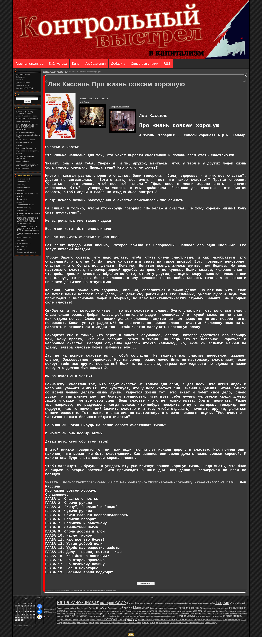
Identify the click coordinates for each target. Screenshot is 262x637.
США (105, 613)
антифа (121, 620)
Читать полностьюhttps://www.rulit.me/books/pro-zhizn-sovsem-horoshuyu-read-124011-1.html (140, 482)
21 (34, 614)
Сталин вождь (110, 611)
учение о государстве (139, 611)
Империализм (22, 208)
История (20, 199)
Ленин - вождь (63, 608)
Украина (228, 611)
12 (28, 611)
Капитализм (21, 182)
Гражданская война (82, 613)
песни (170, 613)
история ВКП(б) (234, 619)
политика (150, 603)
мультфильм (200, 616)
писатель (121, 611)
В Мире (19, 249)
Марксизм (141, 607)
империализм (144, 619)
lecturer (66, 590)
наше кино (69, 602)
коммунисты (129, 613)
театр (137, 613)
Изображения (95, 63)
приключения (84, 619)
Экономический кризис (25, 252)
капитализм (181, 619)
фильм (130, 603)
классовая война (115, 613)
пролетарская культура (97, 590)
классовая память (95, 611)
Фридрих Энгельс (186, 616)
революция (82, 622)
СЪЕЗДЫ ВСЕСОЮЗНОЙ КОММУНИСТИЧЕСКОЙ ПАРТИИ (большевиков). (27, 228)
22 (16, 617)
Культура (20, 210)
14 (34, 611)
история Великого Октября (75, 616)
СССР (104, 607)
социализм (162, 608)
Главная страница (29, 63)
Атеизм (19, 202)
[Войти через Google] (39, 616)
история (111, 619)
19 (28, 614)
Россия (190, 620)
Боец (128, 611)
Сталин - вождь (211, 623)
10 (22, 611)
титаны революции (148, 613)
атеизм (112, 608)
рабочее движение (97, 619)
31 (66, 72)
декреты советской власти (121, 623)
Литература (139, 603)
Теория (19, 190)
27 (31, 617)
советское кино (111, 590)
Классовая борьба (24, 205)
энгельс (95, 613)
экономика (207, 608)
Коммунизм (21, 179)
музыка (182, 611)
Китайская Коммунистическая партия (189, 623)
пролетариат (194, 613)
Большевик (159, 603)
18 (25, 614)
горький (69, 613)
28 (34, 617)
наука (100, 613)
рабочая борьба (116, 616)
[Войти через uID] (39, 606)
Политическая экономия (26, 193)
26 (28, 617)
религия (118, 608)
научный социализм (71, 619)
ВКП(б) (225, 619)
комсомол (185, 613)
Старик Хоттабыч (120, 107)
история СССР (113, 603)
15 (16, 614)
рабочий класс (170, 616)
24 (22, 617)
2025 (53, 72)
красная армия (71, 611)
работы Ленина (76, 608)
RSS (166, 63)
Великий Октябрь (206, 613)
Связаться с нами (144, 63)
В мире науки (22, 187)
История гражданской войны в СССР (208, 619)
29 (16, 620)
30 (19, 620)
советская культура (220, 608)
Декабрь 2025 (25, 603)
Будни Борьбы (22, 243)
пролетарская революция (155, 616)
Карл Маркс (198, 611)
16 (19, 614)
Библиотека (58, 63)
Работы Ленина (22, 238)
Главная (46, 72)
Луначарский (162, 613)
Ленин (127, 607)
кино (231, 608)
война (185, 603)
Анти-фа (20, 196)
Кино (75, 63)
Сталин (94, 607)
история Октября (222, 613)
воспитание (241, 611)
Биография (210, 611)
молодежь (176, 613)
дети (87, 590)
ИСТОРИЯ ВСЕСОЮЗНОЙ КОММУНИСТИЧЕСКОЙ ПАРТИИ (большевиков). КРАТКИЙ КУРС (27, 220)
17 (22, 614)
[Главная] (131, 58)
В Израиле (21, 246)
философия (220, 611)
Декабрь (60, 72)
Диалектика (81, 611)
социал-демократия (95, 616)
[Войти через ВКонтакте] (39, 611)
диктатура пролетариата (100, 622)
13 (31, 611)
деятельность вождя (131, 616)
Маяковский (163, 623)
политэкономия (69, 623)
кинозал (76, 590)
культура (83, 590)
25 (25, 617)
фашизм (153, 608)
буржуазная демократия (173, 603)
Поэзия (106, 616)
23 (19, 617)
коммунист (61, 613)
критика (171, 623)
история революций (191, 607)
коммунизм (237, 603)
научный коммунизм (159, 611)
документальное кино (214, 616)
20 (31, 614)
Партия (142, 616)
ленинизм (175, 611)
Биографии (21, 240)
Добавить (118, 63)
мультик (189, 611)
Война (19, 185)
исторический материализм (163, 619)
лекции (86, 608)
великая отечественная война (202, 603)
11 (25, 611)
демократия (173, 608)
